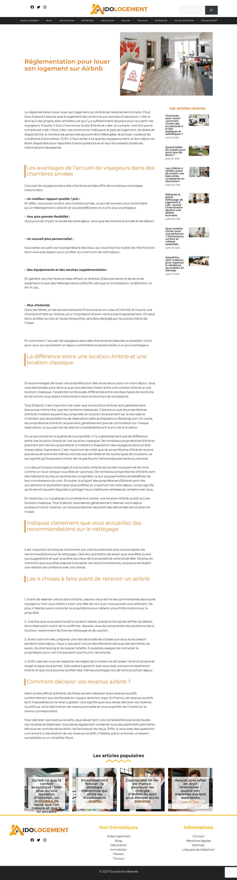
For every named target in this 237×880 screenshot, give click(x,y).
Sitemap (198, 845)
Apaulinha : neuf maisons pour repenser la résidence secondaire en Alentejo (174, 264)
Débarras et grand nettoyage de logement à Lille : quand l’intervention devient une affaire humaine (174, 205)
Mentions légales (198, 840)
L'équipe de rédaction (198, 849)
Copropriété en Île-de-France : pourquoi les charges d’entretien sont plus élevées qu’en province (142, 790)
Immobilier (107, 20)
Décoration (66, 20)
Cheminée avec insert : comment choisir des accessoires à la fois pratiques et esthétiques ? (174, 125)
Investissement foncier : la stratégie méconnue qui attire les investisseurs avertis (94, 790)
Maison (125, 20)
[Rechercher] (211, 10)
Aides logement (29, 20)
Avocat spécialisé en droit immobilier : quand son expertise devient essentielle (190, 789)
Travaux (142, 20)
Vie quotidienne (184, 20)
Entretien (87, 20)
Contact (198, 836)
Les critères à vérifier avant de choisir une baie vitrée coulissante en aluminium (174, 175)
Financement (209, 20)
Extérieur (161, 20)
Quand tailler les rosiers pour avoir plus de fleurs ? (175, 151)
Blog (49, 20)
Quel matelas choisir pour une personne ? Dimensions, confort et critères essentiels (174, 236)
